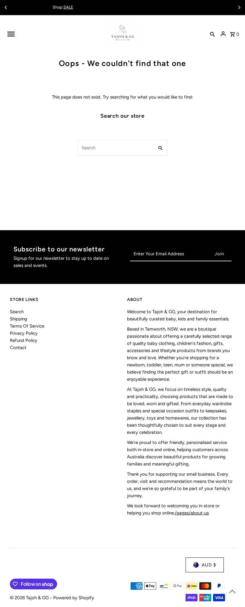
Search (17, 311)
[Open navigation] (55, 34)
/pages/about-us (192, 513)
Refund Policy (23, 340)
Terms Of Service (27, 326)
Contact (18, 347)
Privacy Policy (24, 333)
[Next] (239, 7)
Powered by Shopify (73, 597)
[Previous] (5, 7)
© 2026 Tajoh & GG (30, 597)
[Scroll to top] (232, 591)
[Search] (212, 34)
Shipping (18, 319)
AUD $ (209, 565)
